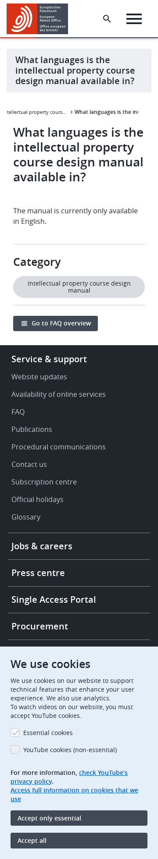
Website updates (39, 377)
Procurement (39, 626)
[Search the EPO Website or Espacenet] (107, 19)
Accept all (32, 840)
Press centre (38, 573)
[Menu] (134, 19)
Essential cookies (48, 732)
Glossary (25, 517)
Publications (31, 429)
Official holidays (37, 499)
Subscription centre (44, 482)
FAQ (18, 412)
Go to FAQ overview (61, 323)
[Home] (41, 19)
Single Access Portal (53, 599)
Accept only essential (49, 818)
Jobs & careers (41, 546)
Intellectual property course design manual (35, 112)
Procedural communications (58, 447)
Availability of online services (58, 394)
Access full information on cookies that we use (74, 794)
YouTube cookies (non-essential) (70, 750)
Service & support (49, 359)
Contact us (29, 464)
